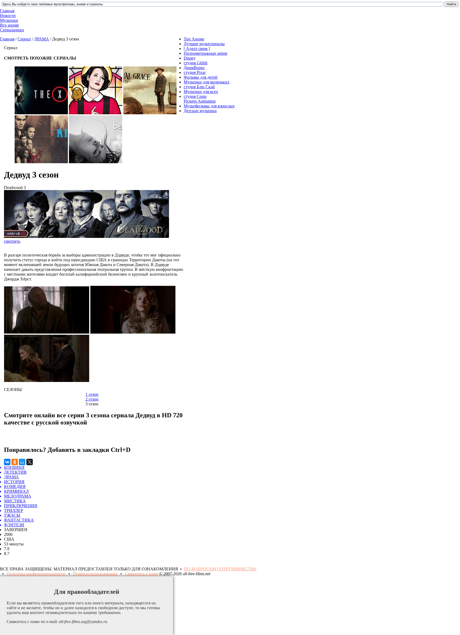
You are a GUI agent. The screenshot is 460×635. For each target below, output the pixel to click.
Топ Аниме (194, 39)
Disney (190, 58)
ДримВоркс (194, 67)
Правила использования (95, 573)
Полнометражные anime (205, 53)
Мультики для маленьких (206, 82)
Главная (7, 39)
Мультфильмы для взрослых (209, 106)
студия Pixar (195, 72)
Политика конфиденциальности (36, 573)
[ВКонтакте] (7, 462)
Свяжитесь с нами (141, 573)
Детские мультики (200, 110)
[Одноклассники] (14, 462)
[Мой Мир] (22, 462)
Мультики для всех (201, 91)
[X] (29, 462)
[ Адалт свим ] (197, 48)
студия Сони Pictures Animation (200, 98)
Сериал (24, 39)
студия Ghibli (195, 63)
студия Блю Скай (199, 87)
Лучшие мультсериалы (204, 43)
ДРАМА (41, 39)
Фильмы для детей (200, 77)
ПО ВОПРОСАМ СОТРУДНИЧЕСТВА (220, 569)
